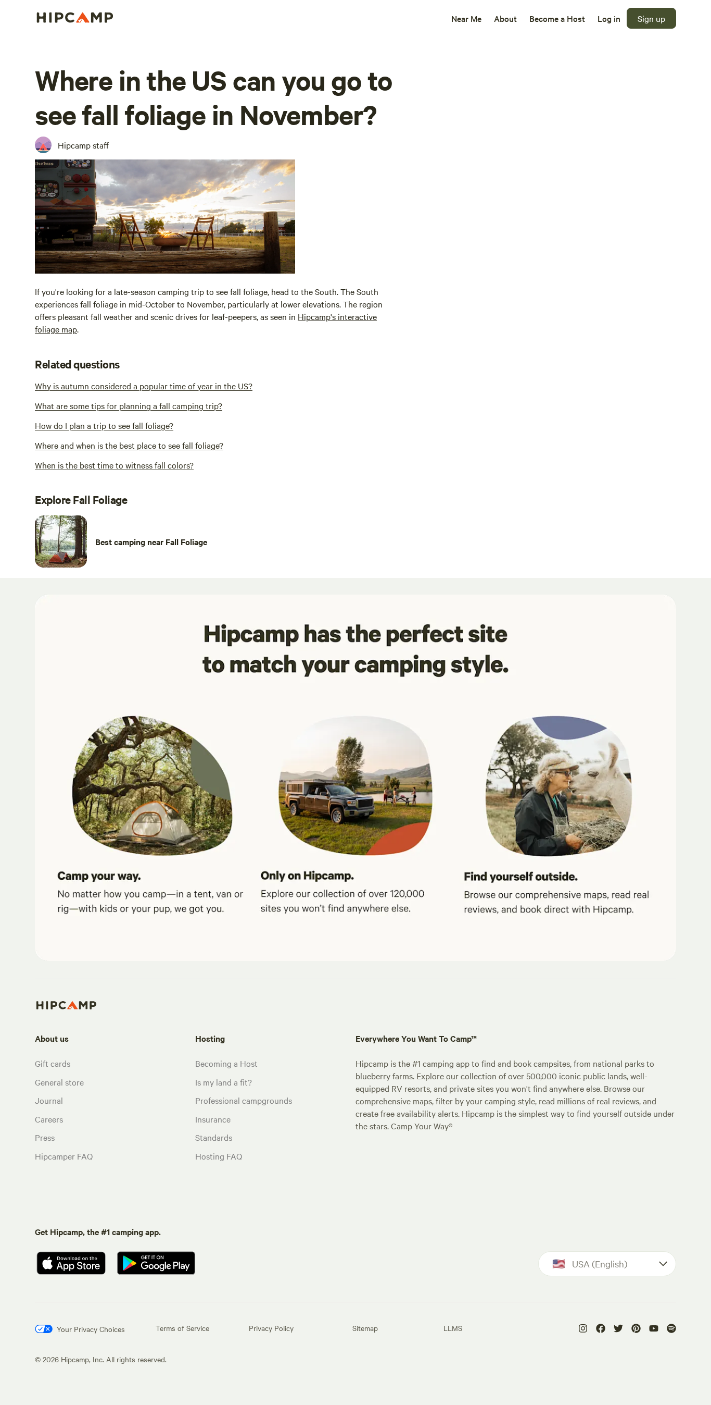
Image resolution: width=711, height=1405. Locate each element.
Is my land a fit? (223, 1082)
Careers (49, 1119)
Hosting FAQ (218, 1156)
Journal (49, 1100)
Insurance (213, 1119)
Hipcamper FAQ (64, 1156)
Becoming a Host (226, 1063)
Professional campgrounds (243, 1100)
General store (59, 1082)
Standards (213, 1137)
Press (45, 1137)
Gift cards (52, 1063)
